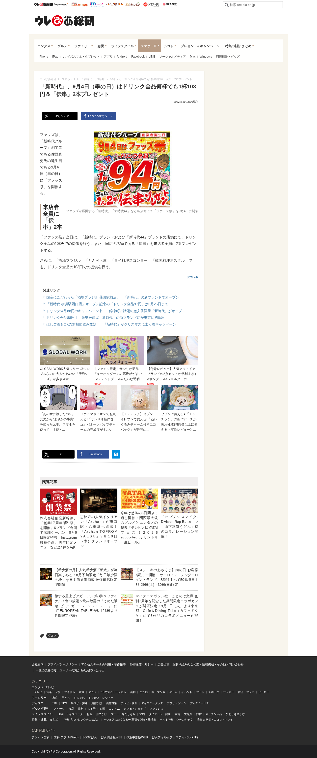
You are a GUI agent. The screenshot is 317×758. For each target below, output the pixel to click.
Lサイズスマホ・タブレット (81, 56)
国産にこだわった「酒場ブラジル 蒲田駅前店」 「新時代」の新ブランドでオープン (112, 297)
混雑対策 (111, 703)
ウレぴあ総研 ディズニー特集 (79, 4)
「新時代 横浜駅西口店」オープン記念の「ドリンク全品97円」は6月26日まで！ (109, 304)
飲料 (80, 708)
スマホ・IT (149, 46)
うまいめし (114, 4)
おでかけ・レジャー (101, 697)
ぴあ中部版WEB (137, 737)
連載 (44, 719)
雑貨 (199, 714)
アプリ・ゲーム (176, 703)
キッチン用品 (214, 714)
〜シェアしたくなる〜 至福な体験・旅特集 (130, 719)
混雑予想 (96, 703)
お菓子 (91, 708)
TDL (54, 703)
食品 (71, 708)
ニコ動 (143, 692)
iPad (55, 56)
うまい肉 (151, 4)
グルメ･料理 (40, 708)
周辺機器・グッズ (228, 56)
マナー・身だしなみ (123, 714)
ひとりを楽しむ (235, 714)
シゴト (169, 46)
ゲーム (173, 692)
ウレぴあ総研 (43, 4)
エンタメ (43, 46)
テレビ (38, 692)
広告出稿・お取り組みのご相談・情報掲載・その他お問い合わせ (201, 664)
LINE (152, 56)
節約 (142, 714)
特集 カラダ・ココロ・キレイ (215, 719)
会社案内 (38, 664)
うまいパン (132, 4)
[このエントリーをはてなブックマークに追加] (116, 454)
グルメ (62, 46)
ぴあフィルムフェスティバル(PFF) (175, 737)
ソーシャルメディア (172, 56)
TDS (64, 703)
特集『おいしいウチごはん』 (82, 719)
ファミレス (156, 708)
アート (200, 692)
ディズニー (39, 703)
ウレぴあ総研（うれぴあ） (64, 20)
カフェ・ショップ (135, 708)
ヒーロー (263, 692)
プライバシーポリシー (62, 664)
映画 (81, 692)
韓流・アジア (246, 692)
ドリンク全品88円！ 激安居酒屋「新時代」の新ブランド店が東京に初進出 (105, 318)
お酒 (102, 708)
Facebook (138, 56)
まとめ (54, 719)
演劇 (132, 692)
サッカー (228, 692)
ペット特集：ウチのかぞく (176, 719)
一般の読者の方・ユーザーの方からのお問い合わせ (70, 670)
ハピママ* (61, 4)
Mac (193, 56)
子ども (66, 697)
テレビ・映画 (129, 703)
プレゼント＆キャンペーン (200, 46)
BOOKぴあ (89, 737)
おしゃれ (79, 697)
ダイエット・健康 (160, 714)
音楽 (49, 692)
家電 (177, 714)
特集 (35, 719)
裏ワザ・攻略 (79, 703)
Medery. (169, 4)
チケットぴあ (41, 737)
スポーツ (213, 692)
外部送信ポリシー (142, 664)
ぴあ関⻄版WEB (111, 737)
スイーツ (59, 708)
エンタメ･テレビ (43, 687)
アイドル (69, 692)
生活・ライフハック (70, 714)
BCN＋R (192, 277)
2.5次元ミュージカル (113, 692)
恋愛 (101, 46)
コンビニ (114, 708)
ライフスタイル (122, 46)
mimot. (97, 4)
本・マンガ (158, 692)
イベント (186, 692)
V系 (58, 692)
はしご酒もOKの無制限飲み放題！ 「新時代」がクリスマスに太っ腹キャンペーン (111, 324)
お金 (89, 714)
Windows (206, 56)
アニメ (92, 692)
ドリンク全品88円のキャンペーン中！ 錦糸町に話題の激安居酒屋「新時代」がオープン (115, 311)
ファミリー (82, 46)
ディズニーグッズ (152, 703)
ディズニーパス (199, 703)
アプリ (108, 56)
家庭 (55, 697)
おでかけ (101, 714)
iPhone (43, 56)
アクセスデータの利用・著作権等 (103, 664)
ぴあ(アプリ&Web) (66, 737)
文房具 (188, 714)
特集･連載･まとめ (238, 46)
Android (122, 56)
